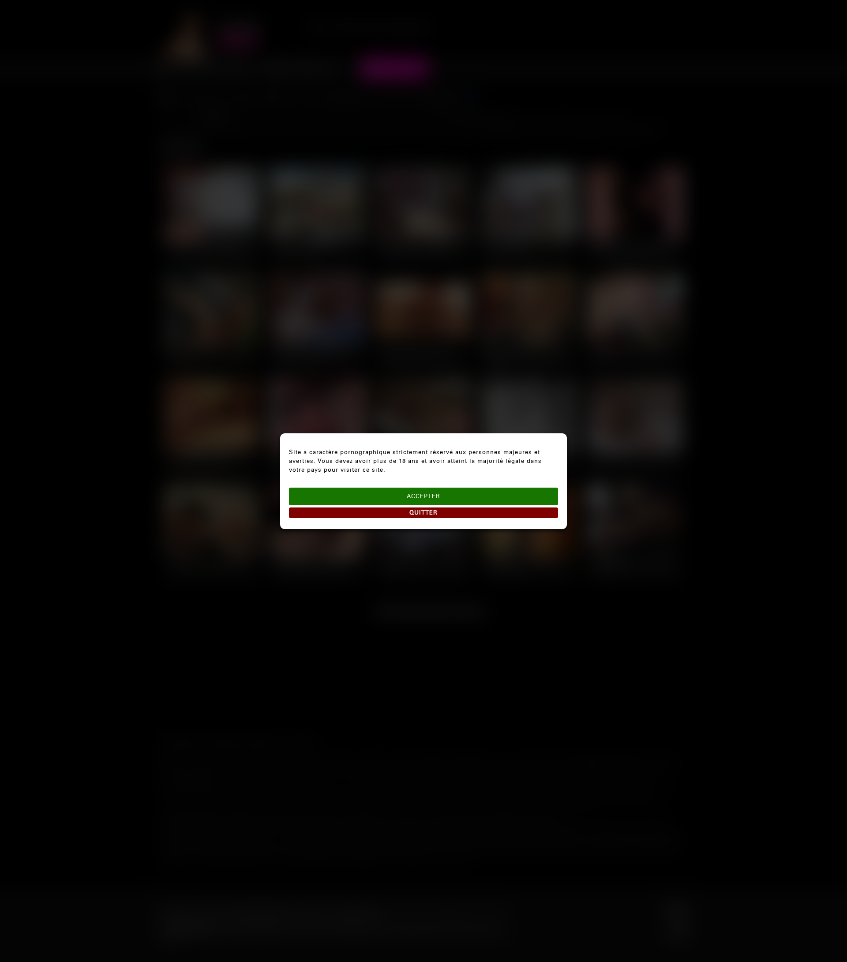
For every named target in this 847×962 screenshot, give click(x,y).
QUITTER (423, 512)
